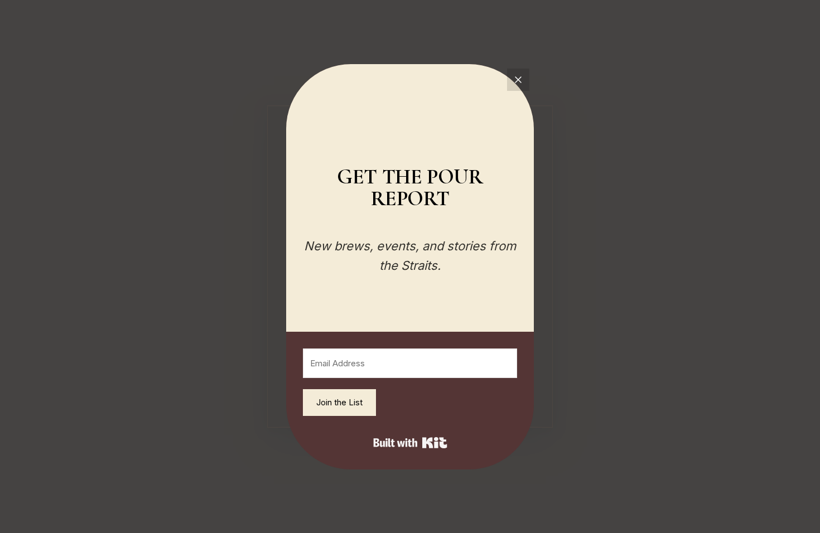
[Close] (518, 80)
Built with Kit (410, 443)
